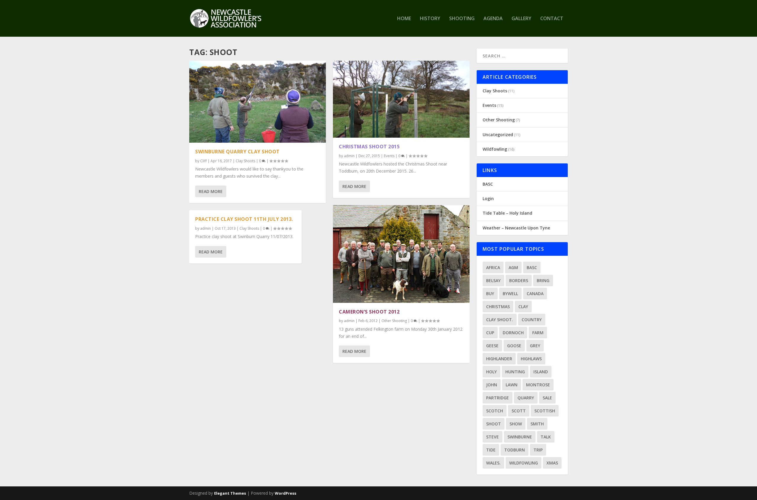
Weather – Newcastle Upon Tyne (516, 228)
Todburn (514, 450)
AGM (513, 267)
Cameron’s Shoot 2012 (369, 311)
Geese (492, 345)
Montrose (538, 385)
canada (535, 293)
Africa (493, 267)
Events (389, 155)
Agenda (493, 19)
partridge (497, 398)
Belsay (493, 280)
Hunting (515, 371)
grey (535, 345)
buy (490, 293)
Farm (538, 332)
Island (540, 371)
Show (515, 424)
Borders (518, 280)
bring (543, 280)
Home (404, 19)
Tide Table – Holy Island (507, 213)
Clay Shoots (245, 160)
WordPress (285, 493)
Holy (491, 371)
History (430, 19)
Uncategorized (498, 134)
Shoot (493, 424)
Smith (537, 424)
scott (519, 411)
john (491, 385)
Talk (546, 437)
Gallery (521, 19)
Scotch (494, 411)
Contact (551, 19)
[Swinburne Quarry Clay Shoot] (257, 102)
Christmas (498, 306)
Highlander (499, 358)
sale (547, 398)
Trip (538, 450)
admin (205, 228)
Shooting (462, 19)
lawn (511, 385)
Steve (492, 437)
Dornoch (513, 332)
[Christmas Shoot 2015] (401, 99)
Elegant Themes (230, 493)
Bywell (510, 293)
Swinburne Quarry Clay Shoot (237, 151)
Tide (491, 450)
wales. (493, 463)
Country (532, 319)
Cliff (203, 160)
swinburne (519, 437)
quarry (525, 398)
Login (488, 198)
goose (514, 345)
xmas (552, 463)
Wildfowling (495, 149)
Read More (211, 191)
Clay (523, 306)
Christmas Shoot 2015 (369, 146)
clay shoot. (499, 319)
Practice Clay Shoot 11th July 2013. (244, 219)
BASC (488, 184)
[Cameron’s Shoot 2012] (401, 254)
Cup (490, 332)
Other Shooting (394, 320)
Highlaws (531, 358)
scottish (544, 411)
